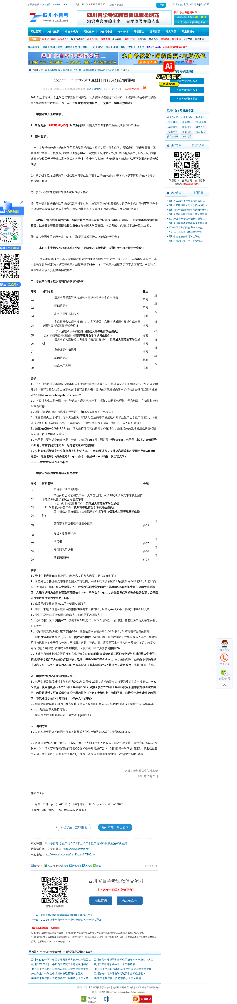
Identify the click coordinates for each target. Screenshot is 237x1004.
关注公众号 (129, 900)
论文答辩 (187, 39)
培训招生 (139, 31)
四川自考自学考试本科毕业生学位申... (188, 223)
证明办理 (200, 127)
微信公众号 (198, 145)
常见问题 (171, 31)
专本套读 (123, 31)
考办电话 (200, 131)
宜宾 (130, 47)
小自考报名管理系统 (187, 80)
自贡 (60, 47)
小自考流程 (186, 117)
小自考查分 (200, 122)
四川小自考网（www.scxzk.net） (53, 4)
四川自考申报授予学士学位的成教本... (188, 205)
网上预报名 (188, 31)
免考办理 (142, 39)
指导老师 (176, 145)
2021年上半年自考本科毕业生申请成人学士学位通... (124, 968)
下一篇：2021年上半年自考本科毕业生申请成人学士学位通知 (66, 919)
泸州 (77, 47)
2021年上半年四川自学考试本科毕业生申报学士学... (61, 968)
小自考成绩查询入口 (187, 89)
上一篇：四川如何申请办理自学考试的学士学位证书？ (62, 915)
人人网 (88, 865)
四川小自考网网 (53, 70)
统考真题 (155, 31)
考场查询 (116, 39)
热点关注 (176, 192)
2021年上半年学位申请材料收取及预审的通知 (96, 70)
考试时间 (186, 122)
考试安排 (89, 31)
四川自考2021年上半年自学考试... (186, 241)
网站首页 (36, 31)
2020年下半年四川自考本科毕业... (186, 227)
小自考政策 (52, 31)
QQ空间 (51, 865)
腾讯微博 (76, 865)
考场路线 (186, 131)
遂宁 (100, 47)
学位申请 (199, 39)
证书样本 (172, 131)
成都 (45, 47)
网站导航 (204, 4)
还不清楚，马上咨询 (115, 827)
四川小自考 (52, 843)
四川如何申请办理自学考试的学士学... (188, 209)
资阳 (123, 47)
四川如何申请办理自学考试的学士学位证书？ (120, 973)
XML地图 (194, 4)
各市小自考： (34, 47)
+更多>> (140, 47)
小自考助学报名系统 (187, 98)
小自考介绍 (172, 117)
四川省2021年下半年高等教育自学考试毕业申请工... (61, 959)
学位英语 (186, 136)
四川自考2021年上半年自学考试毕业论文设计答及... (61, 964)
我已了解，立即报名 (73, 827)
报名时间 (172, 122)
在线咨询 (101, 900)
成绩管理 (172, 127)
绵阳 (52, 47)
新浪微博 (63, 865)
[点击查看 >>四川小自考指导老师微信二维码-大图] (187, 178)
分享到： (38, 865)
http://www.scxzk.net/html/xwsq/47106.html (71, 854)
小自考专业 (105, 31)
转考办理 (153, 39)
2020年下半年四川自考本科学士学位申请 (117, 978)
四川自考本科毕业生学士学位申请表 (114, 964)
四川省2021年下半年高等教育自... (186, 200)
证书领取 (186, 127)
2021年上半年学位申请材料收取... (186, 218)
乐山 (115, 47)
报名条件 (200, 117)
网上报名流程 (78, 39)
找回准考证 (172, 136)
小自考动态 (71, 31)
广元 (93, 47)
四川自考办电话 (180, 4)
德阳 (85, 47)
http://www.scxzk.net (76, 848)
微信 (98, 865)
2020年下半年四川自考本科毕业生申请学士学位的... (61, 978)
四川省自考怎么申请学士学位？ (185, 236)
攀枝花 (69, 47)
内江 (108, 47)
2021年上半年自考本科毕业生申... (186, 232)
